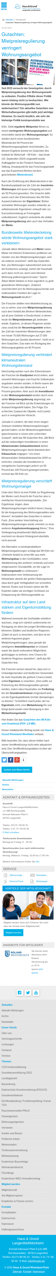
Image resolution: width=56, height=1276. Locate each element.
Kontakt (6, 1206)
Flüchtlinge (8, 1173)
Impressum (8, 1224)
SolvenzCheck (16, 881)
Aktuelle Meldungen (12, 780)
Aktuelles (9, 20)
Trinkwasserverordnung (15, 1150)
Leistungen (8, 1044)
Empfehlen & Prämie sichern (17, 1201)
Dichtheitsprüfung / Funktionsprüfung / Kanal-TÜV (26, 1103)
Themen (6, 1061)
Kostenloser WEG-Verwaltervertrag (21, 1178)
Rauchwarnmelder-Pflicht (16, 1110)
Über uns (7, 1033)
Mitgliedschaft (9, 1190)
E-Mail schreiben (11, 832)
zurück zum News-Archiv (17, 770)
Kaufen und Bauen (12, 1133)
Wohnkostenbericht (12, 1167)
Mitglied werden (13, 932)
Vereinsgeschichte (12, 1038)
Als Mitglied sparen (12, 1195)
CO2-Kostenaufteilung (14, 1067)
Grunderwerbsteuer (12, 1095)
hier (37, 861)
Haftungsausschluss (13, 1229)
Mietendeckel (25, 174)
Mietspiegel (41, 881)
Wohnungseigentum (13, 1122)
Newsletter (7, 789)
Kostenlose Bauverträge (15, 1161)
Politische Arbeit (10, 1139)
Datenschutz (8, 1218)
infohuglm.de (36, 1261)
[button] (4, 760)
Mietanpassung (10, 1156)
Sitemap (17, 1271)
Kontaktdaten (9, 1212)
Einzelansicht (21, 20)
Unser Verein (9, 1027)
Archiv (5, 784)
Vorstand (6, 1050)
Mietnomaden (9, 1144)
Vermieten (7, 1127)
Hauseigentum (10, 1116)
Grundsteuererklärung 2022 (17, 1072)
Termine (6, 1055)
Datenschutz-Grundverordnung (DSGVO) (24, 1089)
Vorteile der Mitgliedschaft (28, 888)
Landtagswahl (9, 1078)
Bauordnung (8, 1084)
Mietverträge (16, 875)
